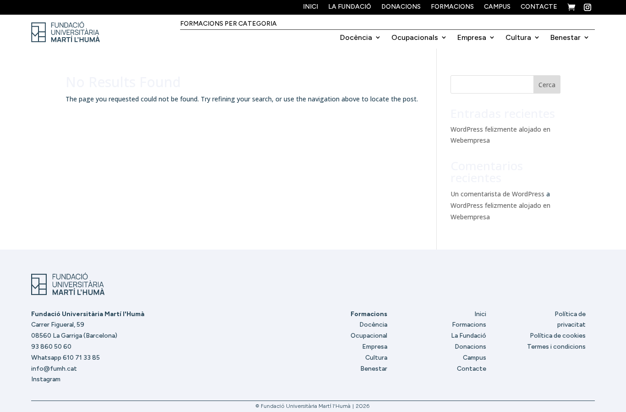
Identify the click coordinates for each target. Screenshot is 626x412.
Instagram (45, 379)
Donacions (401, 7)
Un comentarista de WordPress (497, 193)
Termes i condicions (556, 347)
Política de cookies (558, 336)
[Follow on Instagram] (587, 7)
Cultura (518, 37)
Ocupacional (369, 336)
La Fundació (349, 7)
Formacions (452, 7)
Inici (310, 7)
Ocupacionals (414, 37)
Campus (497, 7)
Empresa (471, 37)
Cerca (546, 84)
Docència (356, 37)
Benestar (565, 37)
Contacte (539, 7)
